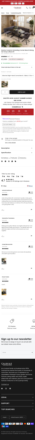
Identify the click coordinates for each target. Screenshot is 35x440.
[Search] (30, 8)
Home (2, 13)
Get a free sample (10, 142)
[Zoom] (30, 18)
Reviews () (17, 57)
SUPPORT (5, 403)
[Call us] (27, 8)
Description (5, 148)
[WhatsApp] (12, 161)
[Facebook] (2, 161)
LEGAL (4, 397)
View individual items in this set (11, 67)
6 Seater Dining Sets (16, 13)
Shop (7, 13)
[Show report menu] (31, 210)
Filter (5, 186)
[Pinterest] (9, 161)
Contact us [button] (5, 384)
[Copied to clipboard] (16, 161)
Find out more (11, 328)
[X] (6, 161)
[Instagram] (7, 388)
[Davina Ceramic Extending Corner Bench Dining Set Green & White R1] (4, 84)
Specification (6, 153)
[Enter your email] (32, 352)
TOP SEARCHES (8, 409)
